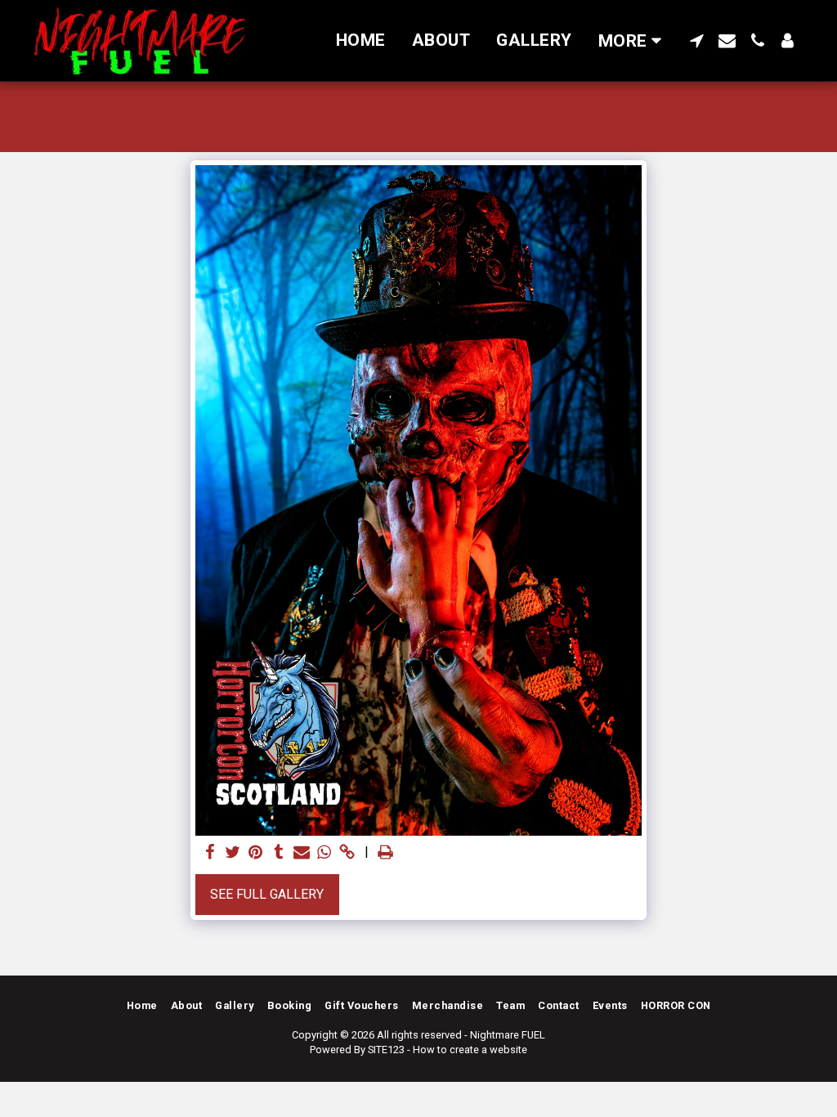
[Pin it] (256, 853)
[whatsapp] (324, 853)
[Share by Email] (301, 853)
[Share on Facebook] (210, 853)
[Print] (386, 853)
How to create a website (470, 1049)
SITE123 (386, 1049)
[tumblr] (279, 853)
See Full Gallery (267, 894)
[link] (347, 853)
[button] (697, 40)
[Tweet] (233, 853)
